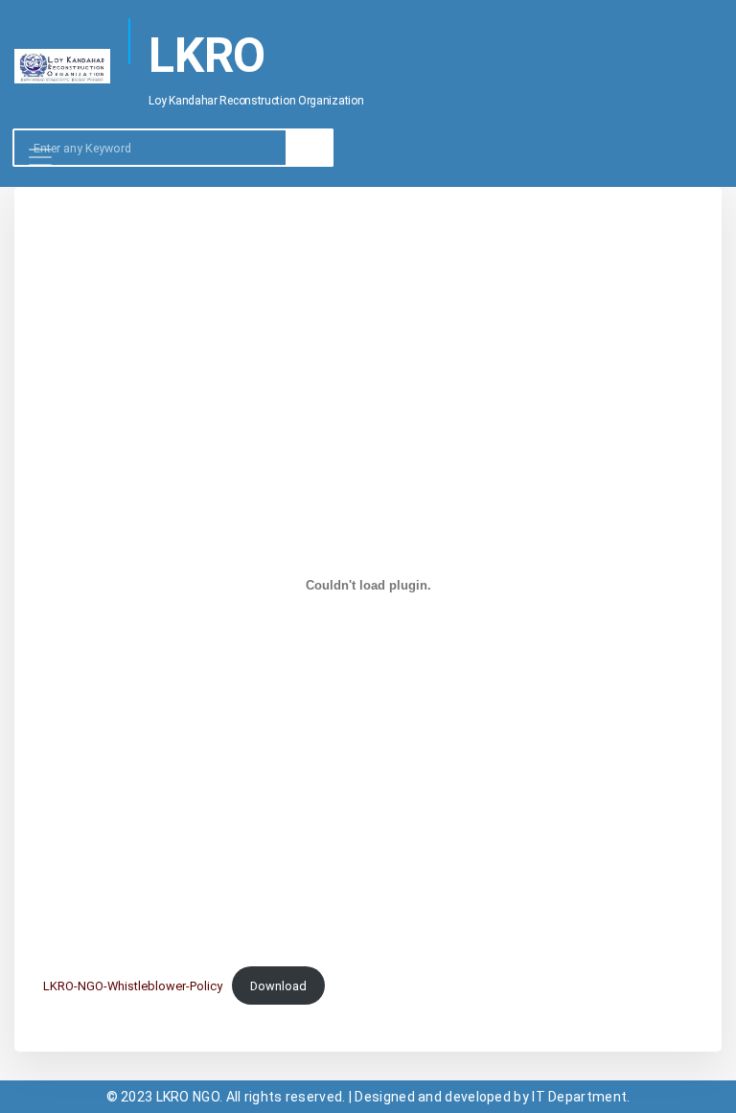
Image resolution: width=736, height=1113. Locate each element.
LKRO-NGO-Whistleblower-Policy (132, 986)
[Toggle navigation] (40, 187)
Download (278, 986)
